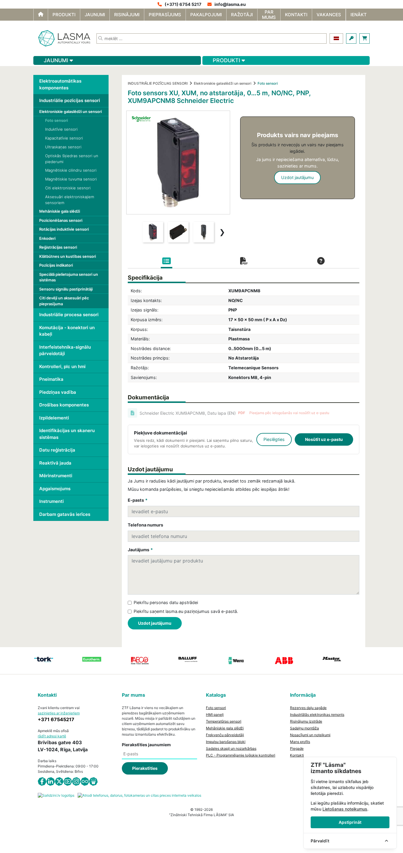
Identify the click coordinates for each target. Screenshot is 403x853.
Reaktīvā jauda (55, 463)
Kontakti (297, 755)
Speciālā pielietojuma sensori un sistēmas (68, 277)
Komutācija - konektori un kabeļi (67, 331)
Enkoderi (47, 238)
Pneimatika (51, 379)
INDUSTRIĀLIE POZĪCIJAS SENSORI (158, 83)
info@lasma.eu (230, 4)
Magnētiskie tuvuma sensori (71, 179)
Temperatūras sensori (223, 721)
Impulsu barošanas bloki (225, 741)
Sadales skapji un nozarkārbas (231, 748)
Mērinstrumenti (55, 475)
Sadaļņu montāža (304, 728)
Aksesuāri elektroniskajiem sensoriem (69, 199)
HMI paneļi (215, 714)
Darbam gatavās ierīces (64, 514)
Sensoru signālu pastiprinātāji (66, 289)
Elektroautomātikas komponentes (60, 84)
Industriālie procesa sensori (69, 314)
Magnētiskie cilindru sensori (70, 170)
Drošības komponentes (64, 405)
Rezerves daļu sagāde (308, 708)
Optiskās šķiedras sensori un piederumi (71, 158)
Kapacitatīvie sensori (64, 138)
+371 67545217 (56, 719)
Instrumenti (51, 501)
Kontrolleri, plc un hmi (62, 366)
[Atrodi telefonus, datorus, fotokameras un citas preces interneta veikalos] (139, 795)
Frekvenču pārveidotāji (225, 735)
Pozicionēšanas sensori (60, 220)
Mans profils (300, 741)
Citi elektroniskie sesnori (68, 188)
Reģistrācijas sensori (58, 247)
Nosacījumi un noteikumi (310, 735)
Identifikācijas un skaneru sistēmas (67, 434)
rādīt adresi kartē (52, 736)
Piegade (297, 748)
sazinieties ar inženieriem (59, 713)
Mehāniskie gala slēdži (59, 211)
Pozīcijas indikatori (56, 265)
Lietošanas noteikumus (344, 808)
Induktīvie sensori (61, 129)
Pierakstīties (145, 768)
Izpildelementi (54, 418)
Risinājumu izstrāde (306, 721)
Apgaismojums (55, 488)
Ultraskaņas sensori (63, 147)
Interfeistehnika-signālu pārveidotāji (65, 350)
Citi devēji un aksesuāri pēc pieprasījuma (64, 301)
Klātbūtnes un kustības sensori (67, 256)
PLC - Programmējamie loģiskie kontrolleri (240, 755)
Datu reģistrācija (57, 450)
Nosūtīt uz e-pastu (324, 439)
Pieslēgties (274, 439)
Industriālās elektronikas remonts (317, 714)
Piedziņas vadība (57, 392)
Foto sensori (56, 120)
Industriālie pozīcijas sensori (69, 100)
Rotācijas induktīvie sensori (64, 229)
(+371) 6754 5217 (183, 4)
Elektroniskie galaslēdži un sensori (70, 111)
